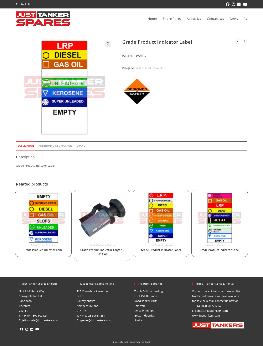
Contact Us (23, 4)
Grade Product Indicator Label (43, 250)
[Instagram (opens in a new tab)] (233, 4)
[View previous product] (237, 41)
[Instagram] (26, 329)
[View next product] (244, 41)
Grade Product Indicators (148, 68)
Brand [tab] (81, 145)
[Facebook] (21, 329)
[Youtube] (37, 329)
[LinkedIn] (31, 329)
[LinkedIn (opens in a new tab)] (239, 4)
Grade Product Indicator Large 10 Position (102, 252)
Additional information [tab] (55, 145)
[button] (108, 44)
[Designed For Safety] (136, 91)
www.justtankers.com (206, 315)
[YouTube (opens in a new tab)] (244, 4)
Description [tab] (26, 145)
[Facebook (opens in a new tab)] (228, 4)
